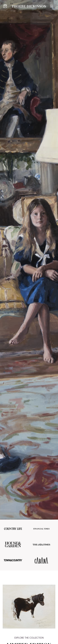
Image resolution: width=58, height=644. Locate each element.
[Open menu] (51, 6)
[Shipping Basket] (5, 6)
